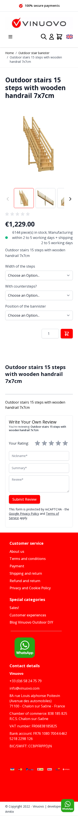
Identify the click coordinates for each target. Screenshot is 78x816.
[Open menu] (10, 36)
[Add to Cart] (67, 333)
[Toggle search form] (43, 36)
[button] (39, 144)
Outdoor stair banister (33, 53)
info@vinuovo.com (24, 688)
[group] (18, 214)
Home (9, 53)
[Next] (70, 199)
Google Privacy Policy (24, 513)
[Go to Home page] (39, 23)
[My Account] (51, 36)
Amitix (9, 811)
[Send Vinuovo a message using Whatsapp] (68, 806)
